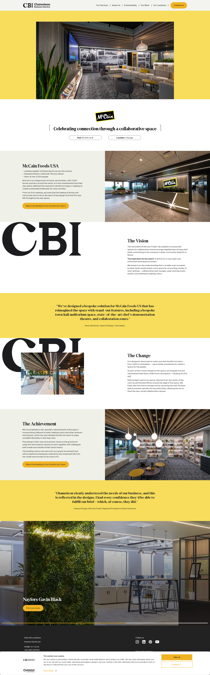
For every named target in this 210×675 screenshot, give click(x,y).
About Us (116, 5)
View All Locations (32, 637)
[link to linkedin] (143, 641)
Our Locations (159, 5)
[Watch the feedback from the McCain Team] (46, 206)
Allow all (177, 657)
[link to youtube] (157, 641)
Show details (48, 671)
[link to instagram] (137, 641)
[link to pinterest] (150, 641)
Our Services (102, 5)
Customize (176, 664)
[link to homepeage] (36, 5)
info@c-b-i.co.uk (31, 646)
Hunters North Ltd (32, 642)
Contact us (179, 5)
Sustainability (130, 5)
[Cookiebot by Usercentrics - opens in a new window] (29, 670)
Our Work (145, 5)
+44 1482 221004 (31, 650)
